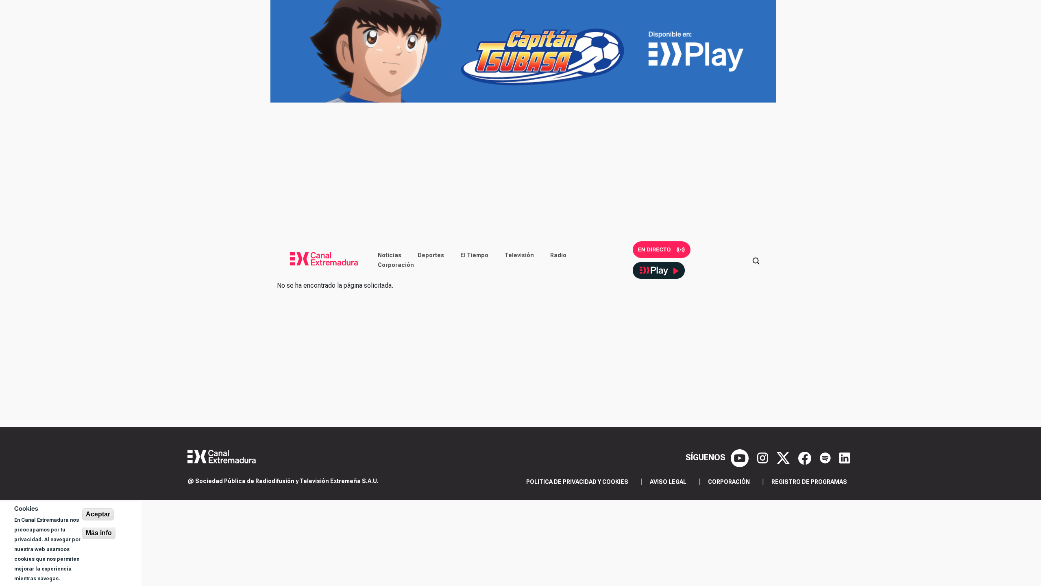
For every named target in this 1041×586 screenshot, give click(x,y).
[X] (784, 457)
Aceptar (98, 514)
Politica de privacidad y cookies (577, 482)
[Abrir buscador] (755, 260)
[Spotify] (826, 457)
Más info (99, 532)
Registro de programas (809, 482)
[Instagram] (763, 457)
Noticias (389, 255)
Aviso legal (668, 482)
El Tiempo (474, 255)
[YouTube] (741, 457)
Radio (558, 255)
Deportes (431, 255)
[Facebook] (805, 457)
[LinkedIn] (844, 457)
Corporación (396, 265)
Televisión (519, 255)
